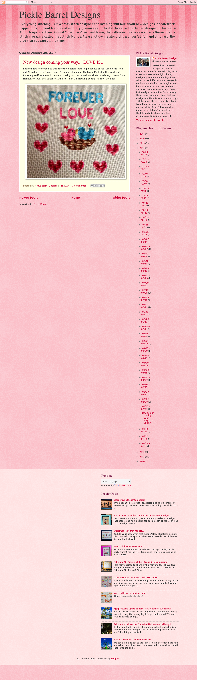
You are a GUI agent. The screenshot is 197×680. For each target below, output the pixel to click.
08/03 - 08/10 (145, 269)
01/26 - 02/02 (145, 407)
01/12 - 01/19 (145, 437)
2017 (142, 133)
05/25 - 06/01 (145, 327)
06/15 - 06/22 (145, 313)
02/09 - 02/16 (145, 393)
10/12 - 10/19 (145, 218)
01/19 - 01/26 (145, 430)
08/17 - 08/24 (145, 255)
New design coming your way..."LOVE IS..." (64, 62)
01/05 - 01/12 (145, 444)
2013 (142, 452)
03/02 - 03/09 (145, 378)
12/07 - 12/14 (145, 175)
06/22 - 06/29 (145, 306)
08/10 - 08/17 (145, 262)
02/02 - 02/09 (145, 400)
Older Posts (121, 197)
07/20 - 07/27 (145, 284)
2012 (142, 456)
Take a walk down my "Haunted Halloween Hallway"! (142, 624)
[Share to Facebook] (100, 185)
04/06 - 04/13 (146, 356)
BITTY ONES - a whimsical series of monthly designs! (142, 515)
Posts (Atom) (40, 204)
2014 (142, 148)
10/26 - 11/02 (145, 204)
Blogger (115, 658)
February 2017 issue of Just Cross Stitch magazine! (141, 562)
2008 (143, 461)
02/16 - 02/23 (145, 386)
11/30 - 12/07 (145, 182)
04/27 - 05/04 (145, 342)
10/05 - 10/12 (145, 226)
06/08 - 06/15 (146, 320)
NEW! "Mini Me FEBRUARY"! (128, 546)
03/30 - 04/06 (145, 364)
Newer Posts (28, 197)
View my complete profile (150, 120)
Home (75, 197)
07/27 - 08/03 (145, 277)
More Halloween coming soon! (130, 593)
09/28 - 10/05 (145, 233)
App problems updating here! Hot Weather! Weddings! (142, 608)
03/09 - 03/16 (145, 371)
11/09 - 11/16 (145, 197)
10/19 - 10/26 (145, 211)
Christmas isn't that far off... (129, 531)
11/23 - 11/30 (145, 189)
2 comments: (79, 185)
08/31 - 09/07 (145, 247)
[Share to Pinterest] (103, 185)
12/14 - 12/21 (145, 168)
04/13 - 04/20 (145, 349)
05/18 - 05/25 (145, 335)
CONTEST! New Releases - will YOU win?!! (136, 577)
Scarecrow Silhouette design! (129, 500)
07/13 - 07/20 (145, 291)
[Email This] (92, 185)
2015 (142, 143)
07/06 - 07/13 (145, 298)
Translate (126, 485)
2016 (142, 138)
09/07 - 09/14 (145, 240)
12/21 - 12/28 (145, 160)
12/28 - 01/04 (145, 153)
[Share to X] (97, 185)
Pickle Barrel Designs (59, 14)
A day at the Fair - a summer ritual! (132, 639)
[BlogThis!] (94, 185)
